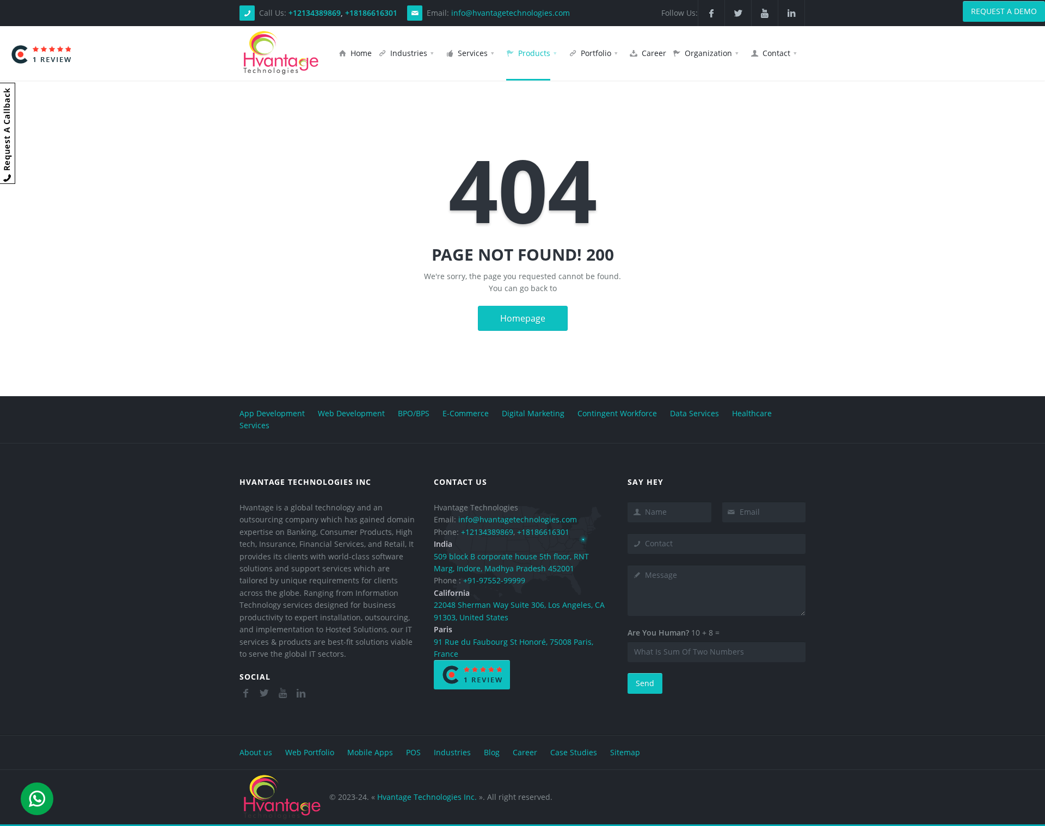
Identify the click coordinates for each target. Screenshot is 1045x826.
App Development (272, 413)
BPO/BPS (413, 413)
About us (255, 752)
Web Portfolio (309, 752)
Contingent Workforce (617, 413)
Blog (492, 752)
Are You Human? (658, 632)
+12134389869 (314, 13)
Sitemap (625, 752)
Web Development (352, 413)
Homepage (522, 318)
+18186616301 (371, 13)
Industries (452, 752)
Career (525, 752)
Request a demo (1004, 11)
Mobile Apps (370, 752)
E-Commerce (465, 413)
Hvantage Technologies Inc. (427, 797)
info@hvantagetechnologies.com (510, 13)
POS (413, 752)
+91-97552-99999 (494, 580)
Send (645, 683)
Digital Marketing (533, 413)
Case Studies (573, 752)
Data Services (694, 413)
